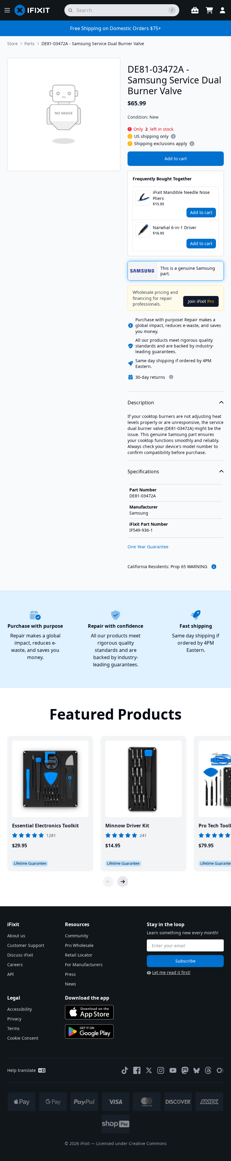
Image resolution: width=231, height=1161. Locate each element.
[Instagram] (161, 1070)
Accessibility (19, 1009)
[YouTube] (173, 1070)
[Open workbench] (195, 10)
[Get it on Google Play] (89, 1031)
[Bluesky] (196, 1070)
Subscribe (185, 961)
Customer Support (25, 945)
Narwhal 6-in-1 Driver (174, 227)
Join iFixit (201, 301)
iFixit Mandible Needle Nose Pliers (181, 195)
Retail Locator (78, 955)
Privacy (14, 1019)
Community (76, 935)
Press (70, 974)
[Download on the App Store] (89, 1012)
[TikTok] (124, 1070)
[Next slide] (122, 881)
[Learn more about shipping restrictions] (173, 136)
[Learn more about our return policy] (171, 377)
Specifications (143, 471)
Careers (15, 964)
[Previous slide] (108, 881)
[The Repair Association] (220, 1070)
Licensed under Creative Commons (131, 1143)
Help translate (21, 1070)
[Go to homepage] (34, 10)
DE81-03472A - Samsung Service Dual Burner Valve (93, 43)
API (10, 974)
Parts (29, 43)
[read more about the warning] (213, 566)
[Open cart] (209, 10)
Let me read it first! (171, 972)
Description (141, 402)
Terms (13, 1028)
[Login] (222, 10)
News (70, 984)
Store (12, 43)
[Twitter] (148, 1070)
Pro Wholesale (79, 945)
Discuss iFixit (20, 955)
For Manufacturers (84, 964)
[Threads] (208, 1070)
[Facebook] (136, 1070)
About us (16, 935)
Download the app (87, 997)
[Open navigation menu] (7, 10)
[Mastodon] (185, 1070)
